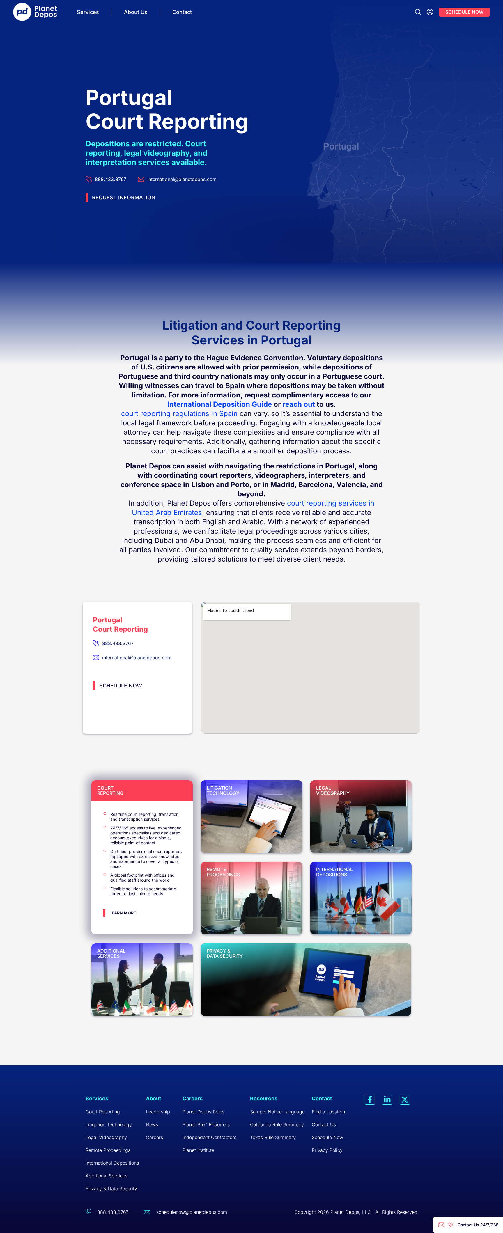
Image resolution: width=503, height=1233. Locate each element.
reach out (299, 404)
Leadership (158, 1112)
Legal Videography (106, 1137)
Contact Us (324, 1124)
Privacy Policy (327, 1150)
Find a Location (328, 1112)
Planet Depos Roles (203, 1112)
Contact (182, 12)
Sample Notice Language (277, 1112)
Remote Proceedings (108, 1150)
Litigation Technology (109, 1124)
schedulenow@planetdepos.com (191, 1212)
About (153, 1098)
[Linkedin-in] (387, 1100)
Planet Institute (198, 1150)
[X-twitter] (405, 1100)
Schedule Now (327, 1137)
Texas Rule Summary (273, 1137)
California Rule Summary (277, 1124)
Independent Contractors (209, 1137)
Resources (263, 1098)
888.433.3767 (113, 1212)
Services (88, 12)
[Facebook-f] (370, 1100)
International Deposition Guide (219, 404)
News (152, 1124)
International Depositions (112, 1163)
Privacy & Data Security (111, 1188)
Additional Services (106, 1176)
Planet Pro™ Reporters (206, 1124)
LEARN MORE (122, 912)
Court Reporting (103, 1112)
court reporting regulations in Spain (179, 413)
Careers (154, 1137)
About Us (135, 12)
